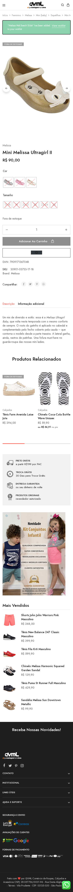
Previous (6, 88)
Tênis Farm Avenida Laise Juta (18, 416)
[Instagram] (22, 766)
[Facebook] (4, 766)
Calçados (7, 410)
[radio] (8, 182)
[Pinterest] (16, 766)
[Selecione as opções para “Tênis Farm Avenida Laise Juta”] (29, 376)
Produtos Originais (27, 495)
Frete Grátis (23, 461)
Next (66, 88)
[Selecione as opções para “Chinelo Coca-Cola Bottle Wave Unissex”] (64, 376)
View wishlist (58, 26)
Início (5, 15)
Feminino (16, 15)
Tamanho (8, 195)
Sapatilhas (55, 15)
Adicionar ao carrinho (33, 241)
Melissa (28, 15)
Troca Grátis (24, 472)
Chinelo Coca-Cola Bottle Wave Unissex (54, 416)
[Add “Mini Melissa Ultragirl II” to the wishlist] (36, 252)
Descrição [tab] (9, 304)
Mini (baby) (41, 15)
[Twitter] (10, 766)
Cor (5, 171)
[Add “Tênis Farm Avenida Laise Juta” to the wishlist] (29, 388)
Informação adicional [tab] (31, 304)
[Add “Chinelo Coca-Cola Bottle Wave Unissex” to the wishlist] (64, 388)
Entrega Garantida (28, 484)
